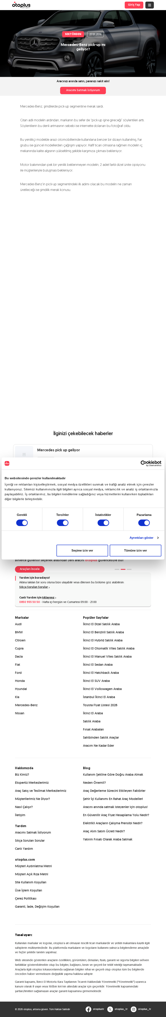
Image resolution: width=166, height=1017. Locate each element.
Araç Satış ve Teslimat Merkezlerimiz (40, 791)
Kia (17, 697)
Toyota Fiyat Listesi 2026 (100, 705)
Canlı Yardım (24, 849)
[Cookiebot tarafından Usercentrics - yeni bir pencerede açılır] (143, 463)
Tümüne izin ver (135, 550)
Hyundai (21, 689)
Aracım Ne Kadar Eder (98, 745)
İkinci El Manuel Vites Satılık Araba (107, 656)
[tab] (117, 569)
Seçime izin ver (82, 550)
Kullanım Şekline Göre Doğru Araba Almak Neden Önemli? (113, 778)
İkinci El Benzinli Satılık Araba (103, 632)
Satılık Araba (91, 721)
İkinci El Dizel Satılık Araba (101, 624)
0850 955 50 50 (29, 602)
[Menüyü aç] (149, 5)
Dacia (19, 656)
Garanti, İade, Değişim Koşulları (37, 906)
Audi (18, 624)
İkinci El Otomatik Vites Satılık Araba (108, 648)
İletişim (20, 815)
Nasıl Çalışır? (24, 807)
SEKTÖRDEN (73, 34)
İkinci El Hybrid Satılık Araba (102, 640)
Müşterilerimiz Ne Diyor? (32, 799)
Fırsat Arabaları (93, 729)
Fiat (17, 664)
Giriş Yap (134, 4)
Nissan (19, 713)
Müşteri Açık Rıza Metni (31, 874)
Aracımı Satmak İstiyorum (83, 90)
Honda (20, 681)
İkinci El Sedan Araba (98, 664)
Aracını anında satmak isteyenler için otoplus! (115, 807)
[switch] (62, 523)
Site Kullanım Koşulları (30, 882)
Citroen (20, 640)
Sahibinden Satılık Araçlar (101, 737)
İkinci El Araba (93, 713)
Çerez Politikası (25, 898)
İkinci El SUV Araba (96, 681)
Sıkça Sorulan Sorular (33, 587)
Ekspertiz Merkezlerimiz (32, 783)
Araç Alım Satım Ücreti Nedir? (104, 831)
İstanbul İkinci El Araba (99, 697)
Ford (18, 673)
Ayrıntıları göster (142, 537)
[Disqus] (83, 251)
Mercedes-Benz (26, 705)
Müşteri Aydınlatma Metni (33, 866)
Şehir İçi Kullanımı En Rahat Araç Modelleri (113, 799)
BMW (19, 632)
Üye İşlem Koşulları (28, 890)
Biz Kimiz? (22, 774)
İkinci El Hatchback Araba (101, 673)
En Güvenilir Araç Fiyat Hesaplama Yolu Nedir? (116, 815)
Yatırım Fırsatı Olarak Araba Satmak (107, 839)
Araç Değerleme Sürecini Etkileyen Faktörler (114, 791)
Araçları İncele (30, 569)
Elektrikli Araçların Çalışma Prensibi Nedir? (113, 823)
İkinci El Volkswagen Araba (102, 689)
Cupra (19, 648)
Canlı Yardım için (36, 597)
